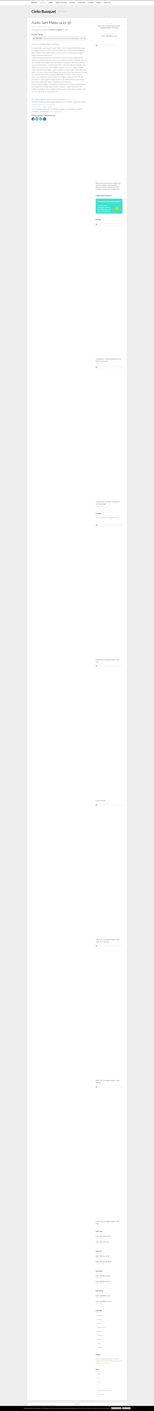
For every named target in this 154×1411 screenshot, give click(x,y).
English (98, 2)
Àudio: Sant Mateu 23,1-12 (103, 1295)
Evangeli (43, 2)
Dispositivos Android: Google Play (43, 104)
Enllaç (69, 99)
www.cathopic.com (56, 111)
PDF (98, 1378)
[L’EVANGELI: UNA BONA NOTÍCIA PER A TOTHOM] (109, 290)
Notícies (72, 2)
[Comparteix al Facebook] (33, 119)
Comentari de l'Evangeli (39, 26)
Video (98, 1382)
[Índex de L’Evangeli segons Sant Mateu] (109, 1011)
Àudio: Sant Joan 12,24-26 (103, 1236)
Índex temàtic (101, 801)
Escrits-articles (61, 2)
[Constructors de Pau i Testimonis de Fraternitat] (109, 433)
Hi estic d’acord (116, 1408)
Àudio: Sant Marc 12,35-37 (103, 1281)
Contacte (107, 2)
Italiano (90, 2)
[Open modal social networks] (44, 119)
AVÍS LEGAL (100, 1394)
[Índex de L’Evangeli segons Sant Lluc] (109, 591)
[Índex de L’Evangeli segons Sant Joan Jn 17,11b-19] (109, 870)
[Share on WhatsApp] (40, 119)
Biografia (34, 2)
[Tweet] (36, 119)
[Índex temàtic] (109, 731)
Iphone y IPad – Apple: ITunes (42, 107)
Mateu (50, 26)
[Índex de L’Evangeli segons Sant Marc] (109, 1152)
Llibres (51, 2)
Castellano (81, 2)
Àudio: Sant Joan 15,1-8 (102, 1242)
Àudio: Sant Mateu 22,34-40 (103, 1301)
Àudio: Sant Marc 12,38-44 (103, 1276)
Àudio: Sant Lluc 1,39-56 (103, 1256)
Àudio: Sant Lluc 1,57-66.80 (103, 1261)
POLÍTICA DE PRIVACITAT (104, 1390)
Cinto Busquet (44, 11)
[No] (152, 1408)
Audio (98, 1374)
